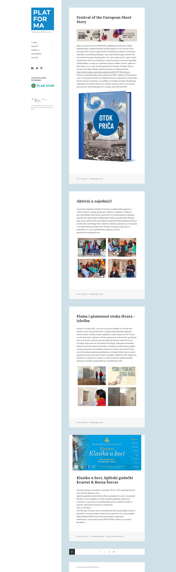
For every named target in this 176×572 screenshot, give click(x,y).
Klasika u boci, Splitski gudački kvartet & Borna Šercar (105, 480)
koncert (120, 536)
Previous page (72, 552)
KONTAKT (34, 58)
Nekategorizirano (97, 179)
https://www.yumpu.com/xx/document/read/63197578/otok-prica (103, 72)
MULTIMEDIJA (36, 54)
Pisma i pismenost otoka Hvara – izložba (106, 318)
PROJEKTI (34, 46)
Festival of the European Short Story (104, 19)
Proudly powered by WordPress (88, 567)
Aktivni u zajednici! (94, 201)
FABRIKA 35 (35, 50)
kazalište (114, 536)
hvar (109, 536)
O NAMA (34, 43)
